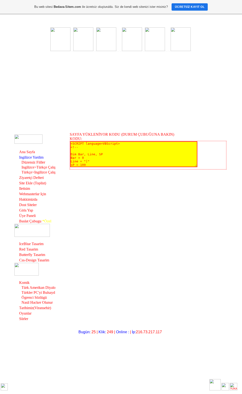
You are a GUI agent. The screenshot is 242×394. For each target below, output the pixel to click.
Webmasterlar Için (32, 194)
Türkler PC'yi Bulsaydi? (40, 292)
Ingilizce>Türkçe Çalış (39, 167)
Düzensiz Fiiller (33, 162)
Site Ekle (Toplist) (32, 183)
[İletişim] (4, 386)
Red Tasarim (28, 249)
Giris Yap (26, 210)
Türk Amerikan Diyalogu (40, 288)
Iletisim (24, 188)
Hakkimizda (28, 199)
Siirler (23, 319)
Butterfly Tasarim (32, 255)
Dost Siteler (28, 205)
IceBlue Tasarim (31, 244)
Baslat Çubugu (30, 221)
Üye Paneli (27, 216)
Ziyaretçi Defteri (31, 178)
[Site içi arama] (215, 384)
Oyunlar (25, 313)
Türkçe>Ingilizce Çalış (39, 172)
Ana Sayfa (27, 152)
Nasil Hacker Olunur (37, 302)
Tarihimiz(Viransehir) (35, 308)
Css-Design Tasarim (34, 260)
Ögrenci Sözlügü (34, 297)
